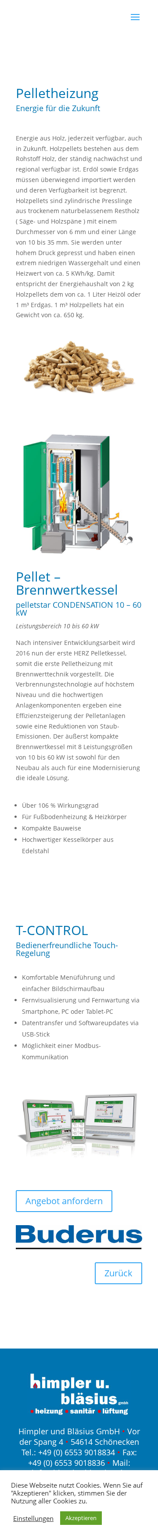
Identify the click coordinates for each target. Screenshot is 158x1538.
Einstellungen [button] (33, 1518)
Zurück (118, 1273)
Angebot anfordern (64, 1201)
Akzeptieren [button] (81, 1518)
